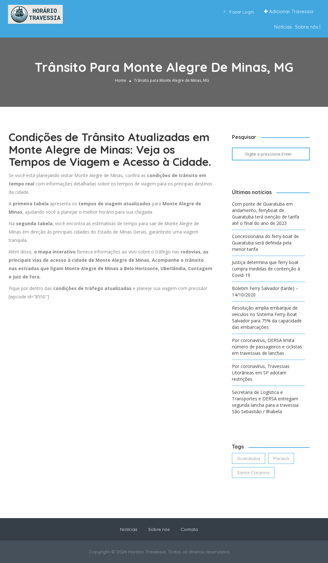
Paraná (281, 458)
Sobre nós (306, 27)
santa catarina (253, 472)
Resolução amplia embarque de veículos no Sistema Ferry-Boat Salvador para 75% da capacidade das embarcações (267, 317)
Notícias (283, 27)
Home (120, 80)
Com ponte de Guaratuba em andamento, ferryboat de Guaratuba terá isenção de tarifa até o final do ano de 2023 (265, 213)
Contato (189, 529)
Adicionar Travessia (290, 11)
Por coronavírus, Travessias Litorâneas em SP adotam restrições (261, 372)
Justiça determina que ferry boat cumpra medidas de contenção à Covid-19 (266, 268)
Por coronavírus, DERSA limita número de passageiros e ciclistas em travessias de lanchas (267, 346)
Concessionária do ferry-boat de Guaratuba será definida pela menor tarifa (265, 242)
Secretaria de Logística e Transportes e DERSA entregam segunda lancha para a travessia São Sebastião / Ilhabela (265, 401)
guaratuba (248, 458)
